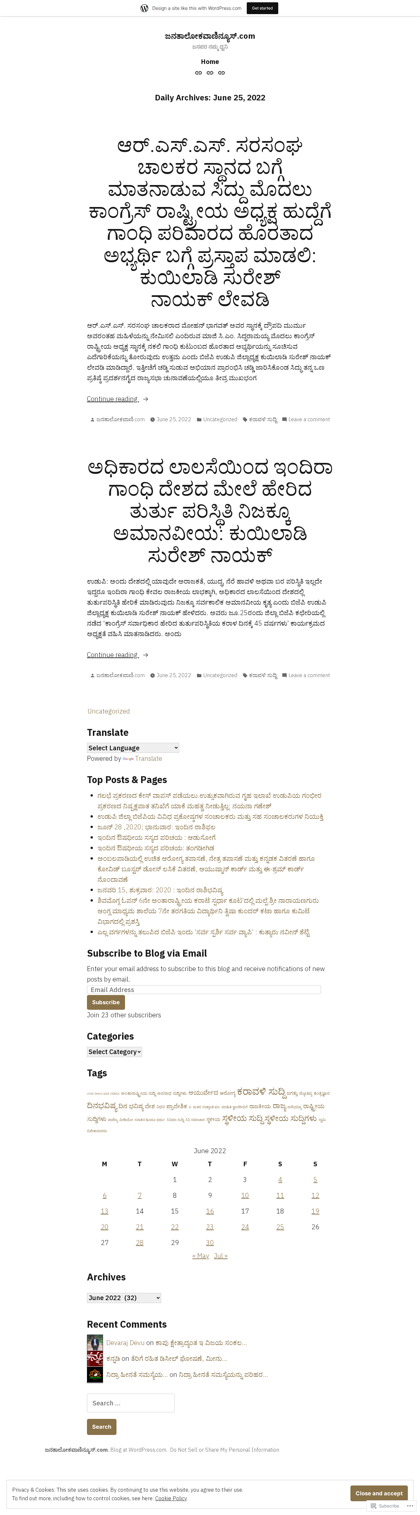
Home (210, 61)
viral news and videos (103, 1093)
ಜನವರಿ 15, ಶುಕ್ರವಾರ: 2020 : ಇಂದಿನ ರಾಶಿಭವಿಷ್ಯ (160, 889)
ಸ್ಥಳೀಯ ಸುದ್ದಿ (242, 1117)
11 (280, 1195)
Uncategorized (220, 419)
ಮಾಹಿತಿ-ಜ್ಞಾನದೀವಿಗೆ (234, 1107)
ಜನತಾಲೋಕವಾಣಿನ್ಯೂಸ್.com (210, 36)
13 (105, 1211)
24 (245, 1226)
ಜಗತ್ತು (292, 1093)
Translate (148, 758)
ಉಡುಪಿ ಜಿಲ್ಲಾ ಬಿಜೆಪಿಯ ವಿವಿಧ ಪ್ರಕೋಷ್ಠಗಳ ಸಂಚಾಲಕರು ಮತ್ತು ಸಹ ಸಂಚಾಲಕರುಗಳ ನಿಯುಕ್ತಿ (210, 816)
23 (210, 1226)
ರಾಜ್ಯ (279, 1105)
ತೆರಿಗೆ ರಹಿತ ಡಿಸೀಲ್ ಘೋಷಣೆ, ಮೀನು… (179, 1358)
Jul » (221, 1255)
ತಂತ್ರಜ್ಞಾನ (322, 1093)
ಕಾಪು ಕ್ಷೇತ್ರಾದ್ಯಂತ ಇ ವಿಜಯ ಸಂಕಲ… (201, 1342)
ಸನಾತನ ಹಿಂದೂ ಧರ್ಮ (150, 1119)
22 (175, 1226)
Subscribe (106, 1002)
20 (105, 1226)
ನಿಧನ (161, 1106)
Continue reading (113, 399)
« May (200, 1255)
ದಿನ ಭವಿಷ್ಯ (130, 1106)
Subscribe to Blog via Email (147, 953)
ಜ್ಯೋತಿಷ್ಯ (305, 1093)
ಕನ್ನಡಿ (113, 1358)
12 (315, 1195)
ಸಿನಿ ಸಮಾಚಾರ (195, 1119)
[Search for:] (131, 1403)
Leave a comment (309, 419)
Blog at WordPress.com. (138, 1449)
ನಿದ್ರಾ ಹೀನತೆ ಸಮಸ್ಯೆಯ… (137, 1374)
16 (210, 1211)
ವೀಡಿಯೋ (126, 1119)
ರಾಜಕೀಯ (260, 1106)
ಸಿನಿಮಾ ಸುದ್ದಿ (175, 1119)
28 (140, 1242)
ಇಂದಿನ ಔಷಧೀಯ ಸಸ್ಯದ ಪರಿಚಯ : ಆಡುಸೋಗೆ (156, 837)
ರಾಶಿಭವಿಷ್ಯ (294, 1107)
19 (315, 1211)
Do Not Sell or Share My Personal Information (224, 1449)
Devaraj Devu (125, 1342)
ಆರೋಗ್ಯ (227, 1093)
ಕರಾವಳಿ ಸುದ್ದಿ (263, 419)
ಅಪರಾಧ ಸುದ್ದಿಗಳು (172, 1093)
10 (245, 1195)
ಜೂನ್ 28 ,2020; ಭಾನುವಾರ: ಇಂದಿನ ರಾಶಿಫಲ (156, 826)
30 (210, 1242)
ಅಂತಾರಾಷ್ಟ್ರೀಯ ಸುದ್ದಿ (138, 1093)
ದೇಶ (150, 1106)
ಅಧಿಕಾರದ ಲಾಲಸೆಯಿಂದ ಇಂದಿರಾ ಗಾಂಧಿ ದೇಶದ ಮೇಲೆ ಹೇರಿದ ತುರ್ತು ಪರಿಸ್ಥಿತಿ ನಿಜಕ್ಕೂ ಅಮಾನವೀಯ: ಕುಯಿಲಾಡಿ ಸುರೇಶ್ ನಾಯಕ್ (210, 510)
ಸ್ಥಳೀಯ (213, 1119)
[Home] (199, 72)
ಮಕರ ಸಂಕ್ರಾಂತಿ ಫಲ (206, 1107)
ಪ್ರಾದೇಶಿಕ (176, 1106)
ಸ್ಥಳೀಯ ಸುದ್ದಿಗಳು (290, 1118)
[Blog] (210, 72)
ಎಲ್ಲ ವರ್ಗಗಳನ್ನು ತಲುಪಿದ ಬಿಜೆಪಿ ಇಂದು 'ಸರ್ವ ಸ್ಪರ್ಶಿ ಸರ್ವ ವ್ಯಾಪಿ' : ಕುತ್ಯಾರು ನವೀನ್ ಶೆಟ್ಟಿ (203, 931)
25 (280, 1226)
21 (140, 1226)
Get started (262, 8)
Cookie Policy (171, 1498)
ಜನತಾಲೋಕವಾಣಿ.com (120, 419)
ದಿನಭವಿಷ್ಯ (102, 1105)
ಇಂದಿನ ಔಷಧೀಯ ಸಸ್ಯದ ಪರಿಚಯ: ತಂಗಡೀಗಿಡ (155, 847)
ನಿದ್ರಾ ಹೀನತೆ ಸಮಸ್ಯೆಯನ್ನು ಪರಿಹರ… (223, 1374)
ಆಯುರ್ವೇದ (203, 1092)
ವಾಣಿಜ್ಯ (113, 1119)
